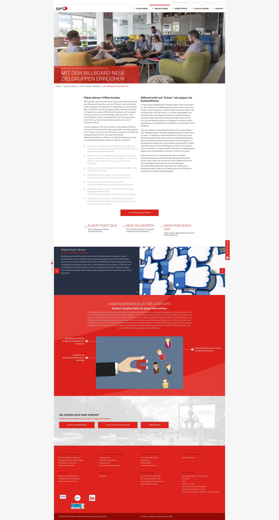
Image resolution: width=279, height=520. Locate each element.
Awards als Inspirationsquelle (68, 476)
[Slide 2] (141, 292)
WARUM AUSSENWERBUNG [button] (77, 425)
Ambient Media (146, 463)
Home (58, 86)
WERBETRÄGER (180, 8)
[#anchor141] (52, 263)
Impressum (152, 516)
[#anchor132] (52, 265)
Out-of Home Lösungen (90, 86)
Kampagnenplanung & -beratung (152, 481)
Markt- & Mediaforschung (149, 484)
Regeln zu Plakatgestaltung (67, 481)
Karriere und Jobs (210, 2)
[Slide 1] (137, 292)
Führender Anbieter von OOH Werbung (195, 476)
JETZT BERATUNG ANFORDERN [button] (139, 213)
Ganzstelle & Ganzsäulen (108, 460)
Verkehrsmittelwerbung (149, 465)
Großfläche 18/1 (105, 458)
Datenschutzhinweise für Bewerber (194, 487)
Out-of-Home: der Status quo (151, 476)
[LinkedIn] (227, 257)
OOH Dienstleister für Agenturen (69, 458)
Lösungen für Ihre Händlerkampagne (70, 460)
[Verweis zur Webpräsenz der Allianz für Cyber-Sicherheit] (77, 506)
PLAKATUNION (142, 8)
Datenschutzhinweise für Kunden (193, 489)
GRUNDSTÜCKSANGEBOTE (180, 2)
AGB (170, 516)
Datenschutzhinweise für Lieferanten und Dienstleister (200, 492)
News (221, 2)
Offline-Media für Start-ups (67, 463)
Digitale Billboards (188, 458)
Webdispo (103, 476)
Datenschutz (163, 516)
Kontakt (219, 8)
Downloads (196, 2)
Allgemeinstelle (105, 463)
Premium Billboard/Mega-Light (110, 465)
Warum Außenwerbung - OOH (151, 479)
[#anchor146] (52, 270)
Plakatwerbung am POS (66, 465)
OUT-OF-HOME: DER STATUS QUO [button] (117, 425)
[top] (52, 261)
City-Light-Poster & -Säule (149, 458)
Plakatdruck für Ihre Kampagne (69, 479)
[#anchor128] (52, 268)
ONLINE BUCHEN (227, 247)
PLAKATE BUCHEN (201, 8)
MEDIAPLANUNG (161, 8)
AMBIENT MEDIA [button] (155, 425)
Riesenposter (145, 460)
